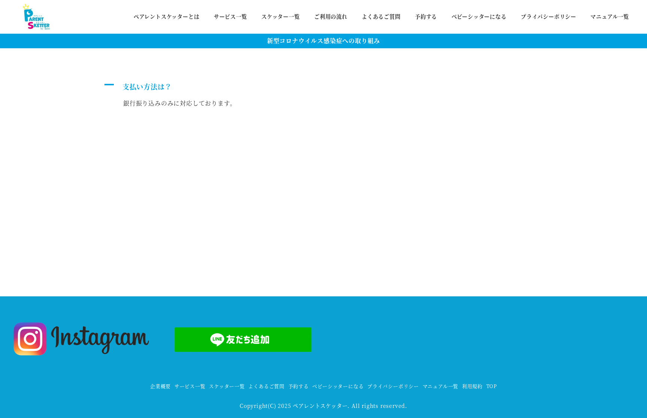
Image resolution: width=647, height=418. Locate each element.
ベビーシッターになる (338, 386)
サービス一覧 (190, 386)
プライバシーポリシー (393, 386)
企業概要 (160, 386)
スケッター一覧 (227, 386)
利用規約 (472, 386)
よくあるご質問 (266, 386)
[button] (252, 86)
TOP (491, 386)
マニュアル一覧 (441, 386)
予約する (298, 386)
